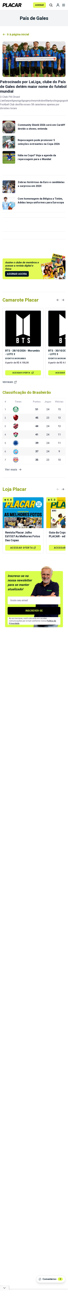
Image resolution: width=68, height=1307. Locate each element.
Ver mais (8, 382)
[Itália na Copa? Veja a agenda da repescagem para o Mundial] (9, 157)
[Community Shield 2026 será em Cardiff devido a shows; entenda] (9, 127)
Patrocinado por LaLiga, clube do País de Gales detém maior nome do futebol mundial (33, 87)
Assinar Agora (17, 273)
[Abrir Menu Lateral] (63, 5)
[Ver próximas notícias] (62, 300)
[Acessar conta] (58, 5)
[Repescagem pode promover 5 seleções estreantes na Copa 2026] (9, 142)
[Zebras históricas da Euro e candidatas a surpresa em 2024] (9, 186)
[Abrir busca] (51, 5)
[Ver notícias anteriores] (57, 300)
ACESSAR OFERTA (21, 373)
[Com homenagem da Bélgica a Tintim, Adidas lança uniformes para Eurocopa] (9, 203)
